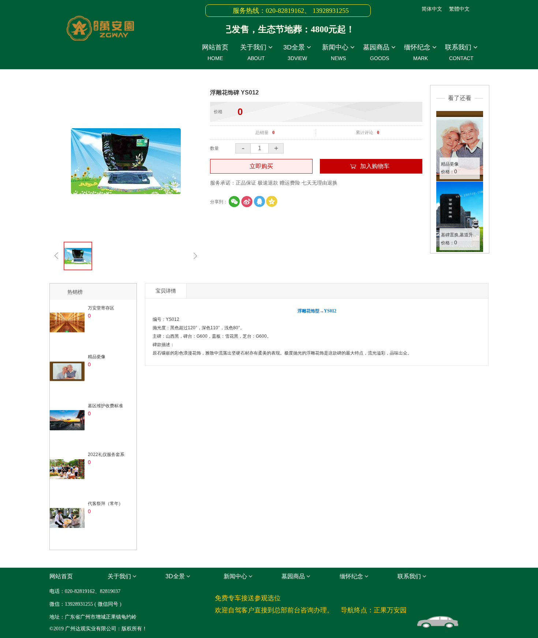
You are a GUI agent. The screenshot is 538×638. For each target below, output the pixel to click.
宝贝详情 (166, 291)
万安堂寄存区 (101, 308)
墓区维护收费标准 (105, 405)
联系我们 (459, 52)
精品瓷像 (450, 164)
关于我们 (254, 52)
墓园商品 (377, 52)
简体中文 (432, 9)
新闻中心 (336, 52)
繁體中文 (459, 9)
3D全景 (295, 52)
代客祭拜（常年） (105, 503)
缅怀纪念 (418, 52)
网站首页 (215, 52)
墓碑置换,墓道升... (458, 234)
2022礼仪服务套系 (106, 454)
